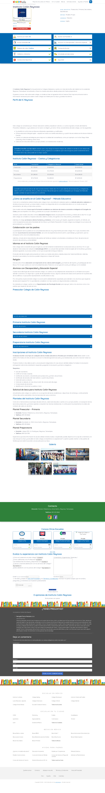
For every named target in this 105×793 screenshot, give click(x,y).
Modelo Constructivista (19, 755)
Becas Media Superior (76, 737)
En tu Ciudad (56, 2)
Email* (19, 576)
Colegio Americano (37, 701)
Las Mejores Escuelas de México (21, 4)
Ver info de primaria (52, 326)
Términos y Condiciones (50, 578)
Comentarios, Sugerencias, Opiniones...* (66, 557)
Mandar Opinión (52, 589)
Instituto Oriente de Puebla (78, 697)
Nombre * (15, 659)
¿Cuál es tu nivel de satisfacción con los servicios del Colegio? (32, 563)
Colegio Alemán (75, 701)
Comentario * (16, 643)
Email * (14, 663)
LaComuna (58, 782)
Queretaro (15, 719)
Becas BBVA (35, 733)
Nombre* (56, 576)
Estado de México (37, 722)
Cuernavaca (55, 719)
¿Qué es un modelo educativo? (21, 751)
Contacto (37, 770)
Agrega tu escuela (48, 770)
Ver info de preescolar (52, 316)
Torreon (73, 719)
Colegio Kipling (36, 697)
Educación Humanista (38, 751)
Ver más (52, 552)
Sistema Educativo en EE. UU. (39, 760)
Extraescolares (71, 2)
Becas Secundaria (17, 740)
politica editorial (63, 181)
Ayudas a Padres (83, 2)
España (48, 776)
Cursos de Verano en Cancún (20, 760)
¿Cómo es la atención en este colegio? (25, 557)
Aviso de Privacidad (34, 578)
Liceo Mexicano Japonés (19, 701)
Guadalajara (74, 715)
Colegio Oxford (56, 701)
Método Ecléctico (75, 751)
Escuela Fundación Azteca (39, 704)
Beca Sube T (55, 733)
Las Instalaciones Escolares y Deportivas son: (27, 561)
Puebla (53, 715)
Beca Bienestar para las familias (40, 737)
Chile (54, 776)
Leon (14, 722)
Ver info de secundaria (52, 336)
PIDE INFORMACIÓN (22, 28)
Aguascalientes (36, 719)
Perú (42, 776)
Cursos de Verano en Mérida (39, 755)
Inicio (14, 4)
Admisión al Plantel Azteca (78, 755)
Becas (63, 2)
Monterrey (35, 715)
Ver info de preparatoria (52, 346)
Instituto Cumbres (17, 697)
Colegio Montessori (57, 697)
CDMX (14, 715)
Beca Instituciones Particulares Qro (80, 733)
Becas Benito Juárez (18, 733)
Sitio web (15, 668)
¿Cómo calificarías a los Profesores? (24, 559)
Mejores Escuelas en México (41, 2)
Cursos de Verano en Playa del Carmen (60, 755)
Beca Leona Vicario (18, 737)
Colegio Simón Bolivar (18, 704)
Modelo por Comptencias (58, 751)
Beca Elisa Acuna (56, 737)
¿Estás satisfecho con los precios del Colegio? (27, 568)
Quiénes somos (27, 770)
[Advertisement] (46, 18)
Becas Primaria (36, 740)
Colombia (61, 776)
